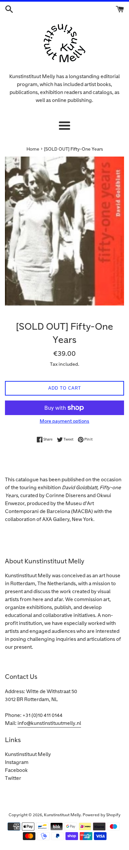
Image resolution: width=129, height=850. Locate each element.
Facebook (16, 770)
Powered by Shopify (101, 815)
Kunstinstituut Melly (28, 754)
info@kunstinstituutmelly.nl (49, 723)
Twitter (13, 778)
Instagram (16, 762)
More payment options (64, 421)
